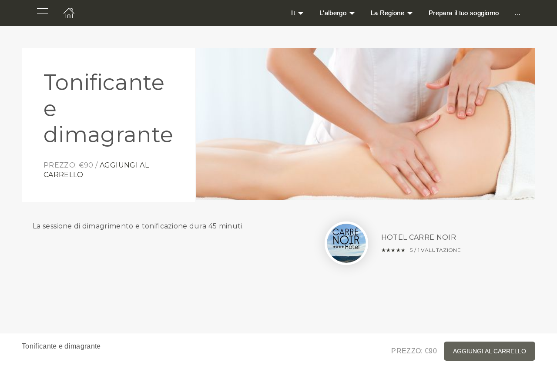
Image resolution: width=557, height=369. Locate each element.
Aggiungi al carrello (489, 351)
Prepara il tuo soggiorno (464, 13)
